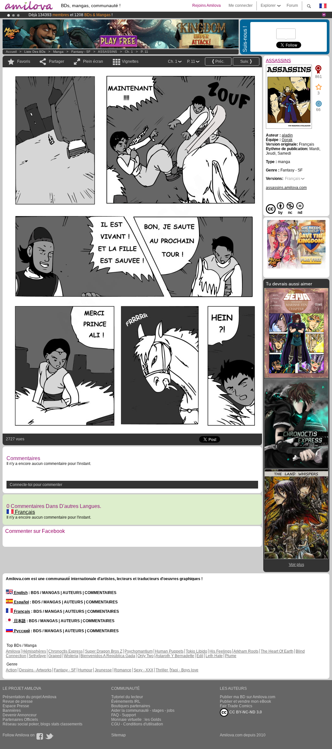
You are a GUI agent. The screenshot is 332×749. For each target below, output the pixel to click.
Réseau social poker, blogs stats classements (42, 724)
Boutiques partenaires (130, 706)
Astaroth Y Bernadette (175, 656)
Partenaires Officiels (20, 719)
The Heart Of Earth (277, 651)
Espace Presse (16, 706)
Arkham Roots (245, 651)
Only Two (145, 656)
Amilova (13, 651)
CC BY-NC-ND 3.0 (245, 712)
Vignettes (130, 61)
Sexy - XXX (143, 670)
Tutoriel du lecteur (127, 697)
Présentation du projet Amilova (29, 697)
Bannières (12, 710)
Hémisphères (34, 651)
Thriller (162, 670)
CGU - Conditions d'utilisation (137, 724)
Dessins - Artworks (35, 670)
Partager (56, 61)
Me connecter (241, 5)
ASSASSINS (107, 51)
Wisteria (71, 656)
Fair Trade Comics (236, 706)
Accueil (11, 51)
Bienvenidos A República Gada (107, 656)
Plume (230, 656)
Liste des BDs (34, 51)
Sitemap (118, 735)
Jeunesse (103, 670)
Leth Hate (214, 656)
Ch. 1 (129, 51)
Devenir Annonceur (20, 715)
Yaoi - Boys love (184, 670)
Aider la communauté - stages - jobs (142, 710)
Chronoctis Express (65, 651)
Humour (85, 670)
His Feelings (220, 651)
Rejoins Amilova (206, 5)
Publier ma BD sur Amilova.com (247, 697)
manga (58, 51)
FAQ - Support (123, 715)
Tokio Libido (196, 651)
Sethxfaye (37, 656)
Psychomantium (138, 651)
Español (21, 602)
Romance (122, 670)
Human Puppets (169, 651)
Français (24, 512)
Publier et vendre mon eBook (245, 701)
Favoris (23, 61)
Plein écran (93, 61)
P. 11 (144, 51)
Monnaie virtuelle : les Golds (136, 719)
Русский (21, 631)
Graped (55, 656)
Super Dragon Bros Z (103, 651)
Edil (199, 656)
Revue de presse (18, 701)
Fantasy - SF (80, 51)
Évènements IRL (125, 701)
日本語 (19, 621)
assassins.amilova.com (286, 187)
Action (11, 670)
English (20, 592)
